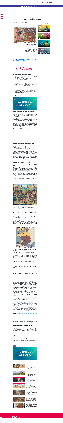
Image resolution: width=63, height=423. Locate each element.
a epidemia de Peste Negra (20, 212)
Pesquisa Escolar (33, 6)
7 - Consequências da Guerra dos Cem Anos (21, 72)
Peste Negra (28, 397)
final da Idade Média (26, 113)
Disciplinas (25, 6)
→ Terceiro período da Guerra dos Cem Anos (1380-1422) (24, 70)
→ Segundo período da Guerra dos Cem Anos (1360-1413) (24, 69)
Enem (36, 6)
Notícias (22, 6)
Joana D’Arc (28, 390)
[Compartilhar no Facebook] (2, 14)
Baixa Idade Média (29, 364)
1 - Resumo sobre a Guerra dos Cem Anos (20, 64)
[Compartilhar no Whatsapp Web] (2, 18)
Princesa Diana (28, 403)
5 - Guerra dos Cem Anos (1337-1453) (20, 67)
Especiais (29, 6)
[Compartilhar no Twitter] (2, 16)
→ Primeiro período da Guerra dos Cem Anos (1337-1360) (24, 68)
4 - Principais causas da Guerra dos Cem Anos (21, 66)
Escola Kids (39, 6)
